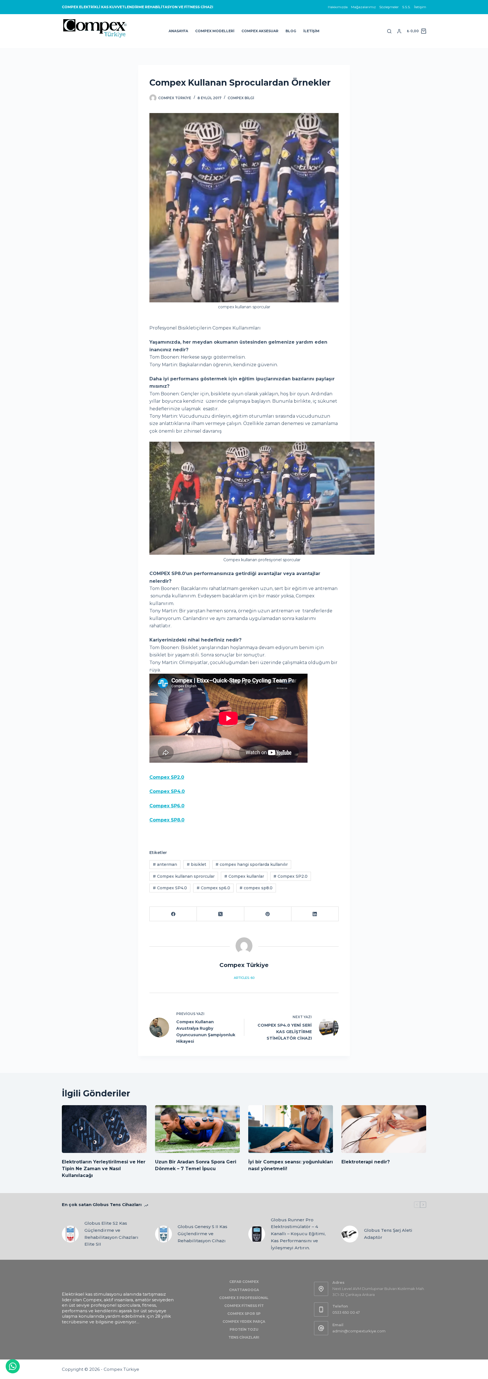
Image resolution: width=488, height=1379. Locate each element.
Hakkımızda (338, 7)
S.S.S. (406, 7)
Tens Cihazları (243, 1337)
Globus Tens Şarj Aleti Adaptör (388, 1234)
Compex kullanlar (244, 876)
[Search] (389, 31)
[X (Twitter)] (220, 914)
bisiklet (196, 864)
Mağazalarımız (363, 7)
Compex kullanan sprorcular (184, 876)
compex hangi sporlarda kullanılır (251, 864)
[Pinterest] (267, 914)
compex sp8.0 (256, 887)
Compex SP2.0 (166, 777)
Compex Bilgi (241, 98)
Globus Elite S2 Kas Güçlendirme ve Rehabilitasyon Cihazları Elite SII (111, 1233)
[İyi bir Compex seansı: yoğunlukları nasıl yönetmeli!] (290, 1129)
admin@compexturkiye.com (358, 1331)
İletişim (420, 7)
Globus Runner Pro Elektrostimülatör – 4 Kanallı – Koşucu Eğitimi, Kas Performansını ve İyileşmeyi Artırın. (298, 1233)
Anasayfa (178, 31)
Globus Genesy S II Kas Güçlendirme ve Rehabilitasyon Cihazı (202, 1233)
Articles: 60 (244, 978)
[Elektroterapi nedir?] (383, 1129)
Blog (291, 31)
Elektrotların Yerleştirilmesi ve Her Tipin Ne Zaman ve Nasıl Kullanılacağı (103, 1168)
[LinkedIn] (315, 914)
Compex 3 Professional (244, 1298)
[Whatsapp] (13, 1366)
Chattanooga (244, 1290)
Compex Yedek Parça (244, 1321)
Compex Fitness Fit (244, 1306)
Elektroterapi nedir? (365, 1162)
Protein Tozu (244, 1329)
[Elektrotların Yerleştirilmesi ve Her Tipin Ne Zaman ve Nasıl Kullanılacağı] (104, 1129)
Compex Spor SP (244, 1313)
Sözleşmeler (389, 7)
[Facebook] (173, 914)
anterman (165, 864)
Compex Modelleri (214, 31)
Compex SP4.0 (170, 887)
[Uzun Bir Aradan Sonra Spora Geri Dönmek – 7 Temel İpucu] (197, 1129)
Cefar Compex (244, 1282)
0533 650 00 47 (346, 1312)
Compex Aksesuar (259, 31)
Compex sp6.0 (213, 887)
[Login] (399, 31)
